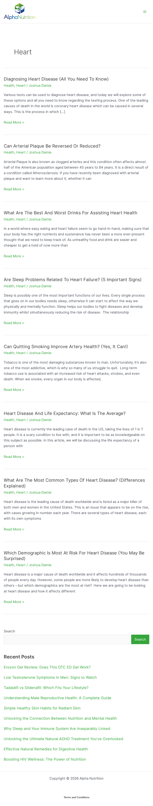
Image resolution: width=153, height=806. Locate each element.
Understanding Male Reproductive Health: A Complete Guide (57, 698)
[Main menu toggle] (144, 11)
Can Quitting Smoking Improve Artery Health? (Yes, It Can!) (66, 346)
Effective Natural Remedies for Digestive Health (46, 749)
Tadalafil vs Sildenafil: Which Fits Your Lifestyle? (46, 687)
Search (9, 631)
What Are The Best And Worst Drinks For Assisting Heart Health (70, 212)
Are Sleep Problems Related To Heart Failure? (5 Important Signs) (73, 279)
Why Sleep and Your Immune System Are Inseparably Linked (57, 728)
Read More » (14, 121)
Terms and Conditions (76, 797)
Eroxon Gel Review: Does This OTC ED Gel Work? (47, 667)
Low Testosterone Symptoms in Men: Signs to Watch (50, 677)
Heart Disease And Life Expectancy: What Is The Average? (65, 413)
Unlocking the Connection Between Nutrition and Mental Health (60, 718)
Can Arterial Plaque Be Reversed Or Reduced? (52, 146)
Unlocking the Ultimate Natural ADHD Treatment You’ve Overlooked (63, 739)
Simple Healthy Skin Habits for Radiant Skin (42, 708)
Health (9, 85)
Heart (21, 85)
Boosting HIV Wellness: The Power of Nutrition (45, 759)
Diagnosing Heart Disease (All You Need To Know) (56, 79)
